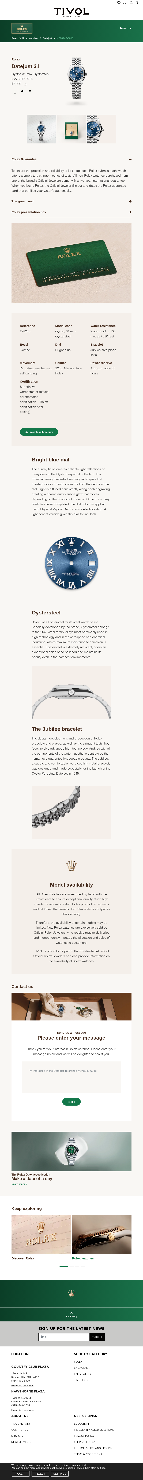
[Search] (137, 3)
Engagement (83, 1368)
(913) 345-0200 (20, 1405)
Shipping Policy (84, 1442)
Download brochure (41, 432)
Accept (21, 1473)
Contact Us (19, 1430)
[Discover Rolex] (41, 1234)
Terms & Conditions (88, 1454)
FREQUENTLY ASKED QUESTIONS (94, 1430)
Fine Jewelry (82, 1374)
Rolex (15, 38)
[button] (63, 1267)
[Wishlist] (119, 3)
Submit (97, 1337)
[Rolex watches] (102, 1234)
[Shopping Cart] (131, 3)
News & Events (21, 1442)
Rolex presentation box (29, 212)
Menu (123, 28)
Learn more (18, 1184)
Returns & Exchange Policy (93, 1448)
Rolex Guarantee (24, 159)
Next (70, 1101)
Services (17, 1436)
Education (81, 1424)
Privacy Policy (84, 1436)
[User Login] (125, 3)
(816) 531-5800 (20, 1380)
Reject (40, 1473)
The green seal (22, 201)
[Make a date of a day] (72, 1151)
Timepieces (81, 1380)
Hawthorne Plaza (28, 1391)
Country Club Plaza (30, 1367)
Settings (59, 1473)
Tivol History (20, 1424)
